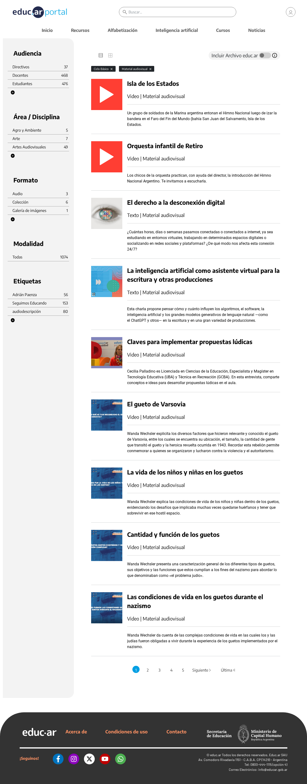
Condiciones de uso (126, 731)
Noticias (256, 30)
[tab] (101, 55)
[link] (290, 12)
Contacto (176, 731)
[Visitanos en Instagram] (73, 758)
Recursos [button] (80, 30)
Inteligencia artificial (177, 30)
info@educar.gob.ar (272, 769)
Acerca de (76, 731)
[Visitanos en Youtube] (105, 758)
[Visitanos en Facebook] (58, 758)
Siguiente (202, 670)
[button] (13, 92)
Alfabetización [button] (122, 30)
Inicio (47, 30)
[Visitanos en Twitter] (89, 758)
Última (228, 670)
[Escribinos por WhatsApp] (120, 758)
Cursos (223, 30)
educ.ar (215, 755)
